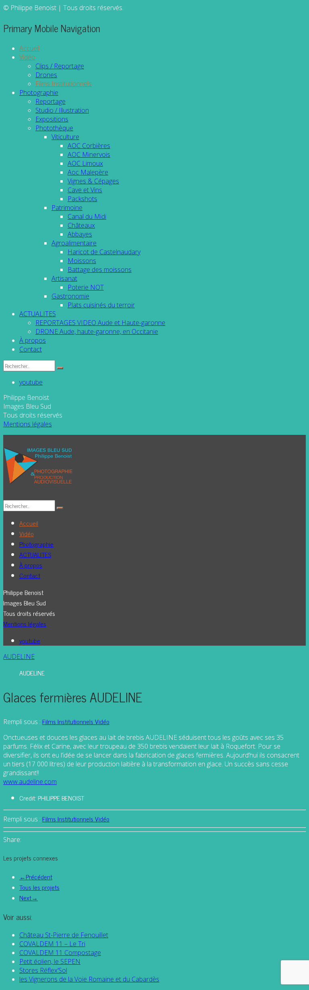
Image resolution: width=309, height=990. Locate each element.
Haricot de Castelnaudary (104, 251)
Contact (30, 349)
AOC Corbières (89, 145)
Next (28, 897)
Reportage (50, 101)
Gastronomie (70, 296)
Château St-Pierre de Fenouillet (63, 934)
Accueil (29, 48)
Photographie (38, 92)
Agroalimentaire (74, 243)
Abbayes (80, 234)
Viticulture (65, 136)
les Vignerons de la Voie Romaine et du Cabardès (89, 979)
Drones (46, 74)
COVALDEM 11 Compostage (60, 952)
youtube (31, 382)
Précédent (35, 876)
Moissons (82, 260)
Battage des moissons (100, 269)
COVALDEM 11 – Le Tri (52, 943)
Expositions (51, 119)
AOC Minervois (89, 154)
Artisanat (64, 278)
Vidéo (27, 57)
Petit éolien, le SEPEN (49, 961)
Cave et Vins (85, 189)
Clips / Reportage (59, 66)
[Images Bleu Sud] (38, 467)
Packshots (82, 198)
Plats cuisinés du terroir (101, 304)
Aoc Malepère (88, 172)
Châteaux (81, 225)
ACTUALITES (37, 313)
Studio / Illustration (62, 110)
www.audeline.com (30, 781)
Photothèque (54, 127)
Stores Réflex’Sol (43, 970)
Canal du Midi (87, 216)
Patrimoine (67, 207)
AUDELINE (19, 656)
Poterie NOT (86, 287)
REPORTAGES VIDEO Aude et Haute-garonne (100, 322)
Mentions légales (27, 424)
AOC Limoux (85, 163)
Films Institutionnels (63, 83)
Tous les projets (39, 887)
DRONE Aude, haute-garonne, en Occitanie (96, 331)
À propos (32, 340)
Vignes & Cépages (93, 181)
